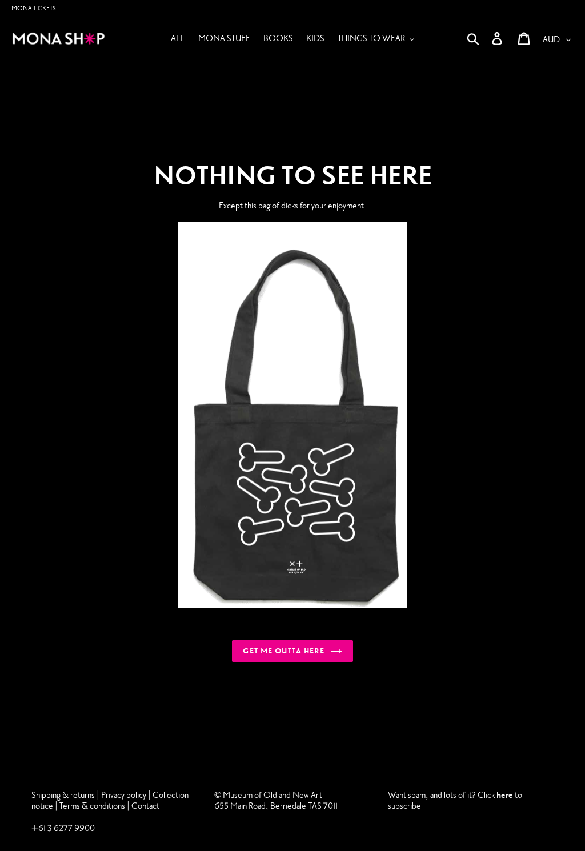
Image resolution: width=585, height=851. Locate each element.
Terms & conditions (92, 806)
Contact (145, 806)
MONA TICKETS (33, 8)
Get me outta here (283, 651)
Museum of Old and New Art (271, 795)
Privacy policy (124, 795)
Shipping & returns (63, 795)
